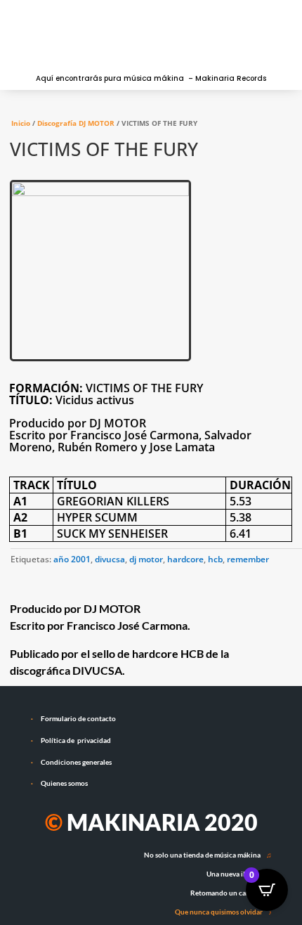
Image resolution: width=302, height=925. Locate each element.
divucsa (110, 559)
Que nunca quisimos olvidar (219, 911)
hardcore (185, 559)
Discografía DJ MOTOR (75, 123)
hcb (215, 559)
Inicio (20, 123)
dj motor (146, 559)
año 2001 (72, 559)
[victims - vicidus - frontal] (100, 193)
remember (248, 559)
